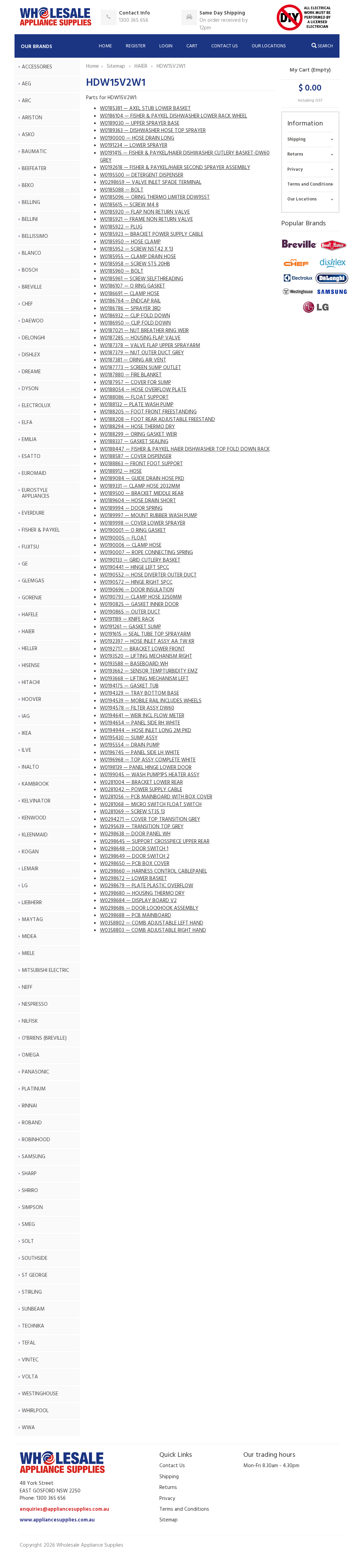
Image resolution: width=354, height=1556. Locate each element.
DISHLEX (31, 355)
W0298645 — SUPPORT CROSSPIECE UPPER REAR (154, 841)
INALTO (30, 767)
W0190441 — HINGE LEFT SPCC (134, 567)
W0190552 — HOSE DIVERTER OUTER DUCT (148, 575)
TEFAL (29, 1343)
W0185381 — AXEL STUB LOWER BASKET (145, 108)
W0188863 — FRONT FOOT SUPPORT (141, 464)
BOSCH (30, 270)
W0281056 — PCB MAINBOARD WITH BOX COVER (156, 797)
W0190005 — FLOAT (123, 538)
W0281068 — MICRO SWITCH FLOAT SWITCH (151, 804)
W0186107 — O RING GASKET (132, 286)
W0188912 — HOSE (121, 471)
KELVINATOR (36, 801)
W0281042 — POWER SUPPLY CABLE (141, 790)
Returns (295, 154)
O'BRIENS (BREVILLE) (44, 1038)
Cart (191, 46)
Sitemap (117, 66)
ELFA (27, 423)
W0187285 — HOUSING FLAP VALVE (140, 338)
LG (25, 886)
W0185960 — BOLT (121, 271)
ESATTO (31, 456)
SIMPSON (32, 1207)
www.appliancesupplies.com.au (57, 1520)
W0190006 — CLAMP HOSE (130, 545)
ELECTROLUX (36, 406)
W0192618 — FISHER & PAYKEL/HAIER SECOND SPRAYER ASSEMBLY (175, 167)
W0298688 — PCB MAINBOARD (135, 915)
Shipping (296, 139)
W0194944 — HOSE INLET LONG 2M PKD (145, 731)
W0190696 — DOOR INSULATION (137, 590)
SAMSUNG (33, 1157)
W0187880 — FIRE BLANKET (131, 375)
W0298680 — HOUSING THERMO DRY (142, 893)
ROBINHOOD (36, 1140)
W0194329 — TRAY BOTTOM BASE (139, 693)
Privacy (295, 169)
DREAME (31, 372)
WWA (28, 1428)
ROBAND (32, 1123)
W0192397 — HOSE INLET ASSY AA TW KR (147, 641)
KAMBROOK (35, 784)
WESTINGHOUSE (40, 1394)
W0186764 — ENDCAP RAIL (130, 301)
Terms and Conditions (310, 184)
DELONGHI (33, 338)
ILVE (26, 750)
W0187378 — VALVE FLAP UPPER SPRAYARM (150, 345)
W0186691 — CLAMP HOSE (129, 294)
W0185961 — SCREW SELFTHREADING (141, 279)
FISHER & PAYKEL (41, 530)
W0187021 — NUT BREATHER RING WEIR (144, 331)
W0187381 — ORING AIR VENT (133, 360)
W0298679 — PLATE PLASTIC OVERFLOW (146, 886)
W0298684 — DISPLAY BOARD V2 (138, 901)
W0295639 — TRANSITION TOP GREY (142, 827)
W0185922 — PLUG (121, 227)
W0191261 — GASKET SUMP (130, 627)
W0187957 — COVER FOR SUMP (135, 382)
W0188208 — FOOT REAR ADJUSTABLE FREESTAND (157, 419)
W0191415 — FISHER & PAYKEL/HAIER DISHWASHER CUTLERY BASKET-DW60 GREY (185, 157)
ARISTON (32, 118)
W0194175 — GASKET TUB (129, 686)
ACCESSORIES (37, 67)
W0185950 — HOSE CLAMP (130, 242)
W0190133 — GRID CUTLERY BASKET (140, 560)
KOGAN (30, 852)
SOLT (28, 1241)
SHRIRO (30, 1191)
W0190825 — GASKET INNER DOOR (139, 604)
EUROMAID (34, 473)
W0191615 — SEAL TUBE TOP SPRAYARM (145, 634)
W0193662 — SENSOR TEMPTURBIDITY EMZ (149, 671)
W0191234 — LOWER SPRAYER (133, 145)
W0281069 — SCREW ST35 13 (132, 812)
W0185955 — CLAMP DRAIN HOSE (138, 257)
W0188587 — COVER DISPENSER (135, 456)
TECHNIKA (33, 1326)
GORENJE (32, 598)
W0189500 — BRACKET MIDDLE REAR (142, 493)
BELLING (31, 202)
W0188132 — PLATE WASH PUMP (137, 405)
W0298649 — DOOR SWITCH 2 (134, 856)
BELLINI (30, 219)
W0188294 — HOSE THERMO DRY (137, 427)
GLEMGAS (33, 581)
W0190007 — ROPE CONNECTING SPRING (146, 553)
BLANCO (31, 253)
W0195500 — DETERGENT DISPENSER (141, 175)
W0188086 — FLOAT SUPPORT (134, 397)
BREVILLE (32, 287)
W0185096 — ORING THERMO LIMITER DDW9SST (155, 197)
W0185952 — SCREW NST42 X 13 (136, 249)
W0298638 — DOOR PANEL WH (135, 834)
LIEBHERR (32, 903)
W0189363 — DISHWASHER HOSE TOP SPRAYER (153, 130)
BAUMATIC (34, 152)
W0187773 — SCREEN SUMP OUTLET (140, 368)
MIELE (28, 953)
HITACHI (31, 682)
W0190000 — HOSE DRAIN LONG (137, 138)
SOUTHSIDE (34, 1258)
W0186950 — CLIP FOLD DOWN (135, 323)
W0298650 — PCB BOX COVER (134, 864)
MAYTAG (32, 920)
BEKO (28, 185)
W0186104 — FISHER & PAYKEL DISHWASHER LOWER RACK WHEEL (173, 116)
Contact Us (224, 46)
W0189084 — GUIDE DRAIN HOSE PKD (142, 479)
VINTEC (30, 1360)
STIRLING (32, 1292)
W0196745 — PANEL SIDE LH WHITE (139, 753)
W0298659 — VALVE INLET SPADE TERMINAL (151, 182)
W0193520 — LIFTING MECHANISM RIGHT (146, 656)
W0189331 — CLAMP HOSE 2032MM (140, 486)
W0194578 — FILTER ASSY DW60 (137, 708)
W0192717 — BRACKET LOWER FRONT (142, 649)
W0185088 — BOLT (121, 190)
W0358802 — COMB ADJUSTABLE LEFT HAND (151, 923)
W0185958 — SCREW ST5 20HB (135, 264)
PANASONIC (35, 1072)
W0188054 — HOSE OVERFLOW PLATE (143, 390)
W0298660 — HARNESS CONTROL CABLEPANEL (153, 871)
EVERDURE (33, 513)
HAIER (28, 632)
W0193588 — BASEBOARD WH (134, 664)
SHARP (29, 1174)
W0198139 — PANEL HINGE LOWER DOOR (146, 767)
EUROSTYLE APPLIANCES (35, 493)
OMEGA (30, 1055)
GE (25, 564)
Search (325, 46)
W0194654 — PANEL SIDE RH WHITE (140, 723)
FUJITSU (30, 547)
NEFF (27, 987)
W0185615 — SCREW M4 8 (129, 205)
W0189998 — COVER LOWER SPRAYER (142, 523)
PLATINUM (34, 1089)
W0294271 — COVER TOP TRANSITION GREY (150, 819)
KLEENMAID (35, 835)
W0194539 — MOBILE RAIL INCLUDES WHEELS (151, 701)
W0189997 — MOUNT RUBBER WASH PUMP (148, 516)
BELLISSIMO (35, 236)
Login (166, 46)
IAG (26, 716)
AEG (26, 84)
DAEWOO (33, 321)
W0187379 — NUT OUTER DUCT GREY (142, 353)
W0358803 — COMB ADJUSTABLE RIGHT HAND (153, 930)
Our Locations (269, 46)
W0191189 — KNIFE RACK (127, 619)
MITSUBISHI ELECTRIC (45, 970)
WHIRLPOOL (35, 1411)
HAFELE (30, 615)
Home (105, 46)
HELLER (29, 649)
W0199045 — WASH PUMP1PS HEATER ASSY (149, 775)
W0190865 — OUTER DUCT (130, 612)
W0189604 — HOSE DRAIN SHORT (138, 501)
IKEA (26, 733)
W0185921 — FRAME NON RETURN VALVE (146, 219)
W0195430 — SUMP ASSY (129, 738)
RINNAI (29, 1106)
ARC (26, 101)
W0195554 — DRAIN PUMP (130, 745)
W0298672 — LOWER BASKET (133, 878)
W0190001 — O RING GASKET (133, 530)
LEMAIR (30, 869)
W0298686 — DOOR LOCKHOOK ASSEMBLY (149, 908)
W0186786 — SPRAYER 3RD (130, 308)
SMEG (28, 1224)
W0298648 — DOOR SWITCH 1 (134, 849)
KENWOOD (34, 818)
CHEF (27, 304)
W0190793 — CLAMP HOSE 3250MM (141, 597)
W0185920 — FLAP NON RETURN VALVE (145, 212)
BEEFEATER (34, 169)
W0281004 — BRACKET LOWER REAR (141, 782)
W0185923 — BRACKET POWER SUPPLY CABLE (151, 234)
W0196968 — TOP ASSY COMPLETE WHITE (148, 760)
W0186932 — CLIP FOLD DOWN (135, 316)
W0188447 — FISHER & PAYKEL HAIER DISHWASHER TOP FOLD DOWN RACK (185, 449)
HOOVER (31, 699)
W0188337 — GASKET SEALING (134, 442)
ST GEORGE (34, 1275)
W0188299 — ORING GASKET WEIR (138, 434)
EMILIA (29, 439)
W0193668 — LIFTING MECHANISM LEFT (144, 679)
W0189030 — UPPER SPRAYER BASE (139, 123)
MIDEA (29, 936)
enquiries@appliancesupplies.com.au (64, 1509)
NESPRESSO (35, 1004)
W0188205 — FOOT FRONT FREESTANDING (148, 412)
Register (136, 46)
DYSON (30, 389)
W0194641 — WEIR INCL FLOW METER (142, 716)
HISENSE (31, 666)
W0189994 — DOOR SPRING (131, 508)
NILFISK (30, 1021)
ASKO (28, 135)
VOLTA (30, 1377)
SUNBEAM (33, 1309)
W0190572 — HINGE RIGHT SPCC (136, 582)
